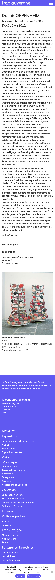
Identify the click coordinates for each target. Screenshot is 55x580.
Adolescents (8, 473)
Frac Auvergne (12, 530)
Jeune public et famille (13, 470)
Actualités (8, 431)
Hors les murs (8, 448)
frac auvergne (9, 538)
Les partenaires (10, 552)
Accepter (20, 576)
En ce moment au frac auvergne (18, 441)
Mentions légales (10, 403)
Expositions (10, 436)
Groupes (6, 481)
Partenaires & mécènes (18, 547)
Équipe (5, 542)
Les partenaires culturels (14, 560)
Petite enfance (9, 466)
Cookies (6, 409)
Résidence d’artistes (12, 506)
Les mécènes (8, 556)
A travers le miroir (11, 263)
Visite (5, 457)
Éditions (7, 511)
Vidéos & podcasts (15, 516)
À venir (5, 444)
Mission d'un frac (10, 535)
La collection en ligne (13, 494)
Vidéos (5, 521)
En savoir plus (34, 576)
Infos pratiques (9, 462)
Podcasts (6, 525)
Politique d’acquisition (13, 498)
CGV (4, 412)
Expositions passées (12, 452)
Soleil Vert (7, 260)
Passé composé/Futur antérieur (18, 256)
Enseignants (8, 477)
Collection (9, 489)
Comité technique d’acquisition (18, 502)
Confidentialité (9, 406)
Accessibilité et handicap (14, 484)
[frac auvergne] (16, 4)
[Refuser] (52, 572)
